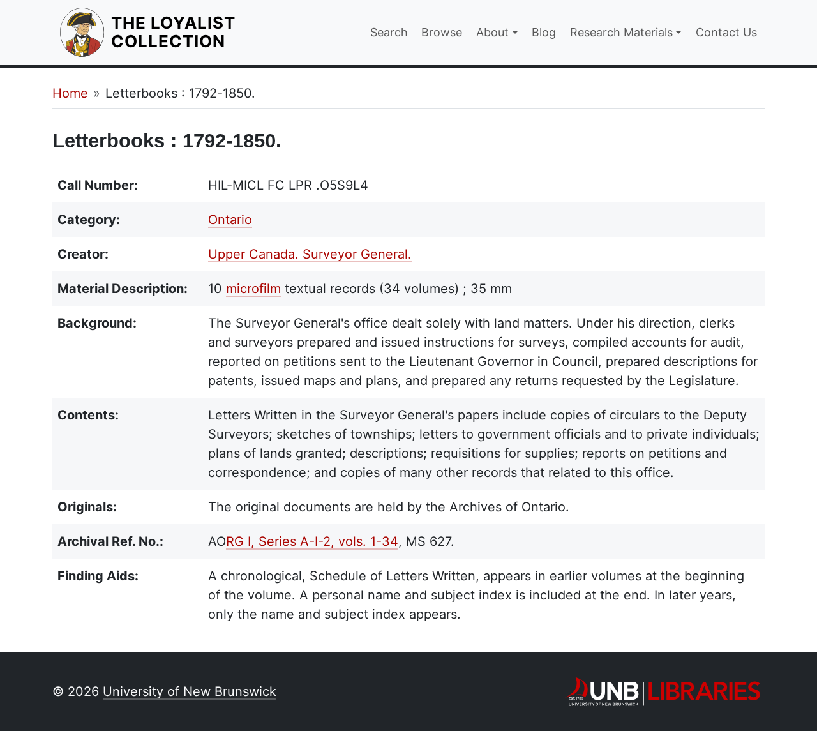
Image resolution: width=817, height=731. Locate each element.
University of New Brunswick (189, 691)
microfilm (253, 288)
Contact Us (726, 32)
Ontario (230, 219)
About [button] (492, 32)
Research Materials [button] (621, 32)
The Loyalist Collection (217, 32)
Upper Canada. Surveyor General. (310, 254)
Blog (544, 32)
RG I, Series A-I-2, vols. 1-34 (312, 541)
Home (70, 93)
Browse (441, 32)
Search (389, 32)
